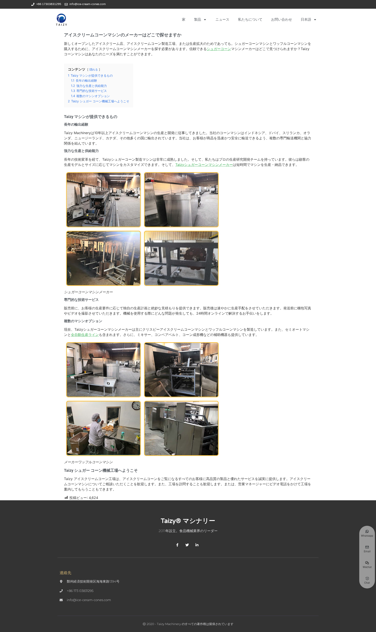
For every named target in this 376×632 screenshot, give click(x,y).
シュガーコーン (219, 49)
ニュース (222, 19)
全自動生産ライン (85, 334)
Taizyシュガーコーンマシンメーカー (204, 164)
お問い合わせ (281, 19)
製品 (197, 19)
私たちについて (250, 19)
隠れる (93, 69)
